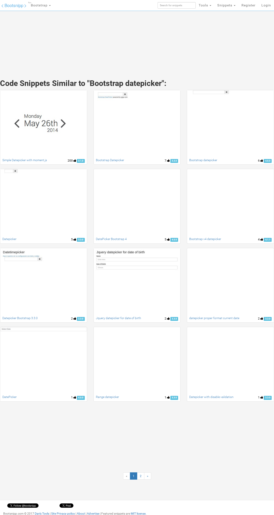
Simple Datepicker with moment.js (24, 160)
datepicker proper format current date (214, 318)
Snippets (225, 5)
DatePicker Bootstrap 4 (111, 239)
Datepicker (9, 239)
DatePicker (9, 397)
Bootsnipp (13, 5)
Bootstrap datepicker (203, 160)
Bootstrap (38, 4)
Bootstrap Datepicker (110, 160)
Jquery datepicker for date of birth (118, 318)
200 (70, 160)
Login (266, 5)
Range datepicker (107, 397)
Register (248, 5)
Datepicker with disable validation (211, 397)
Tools (204, 5)
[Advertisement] (105, 41)
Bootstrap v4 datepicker (205, 239)
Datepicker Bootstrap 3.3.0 (20, 318)
